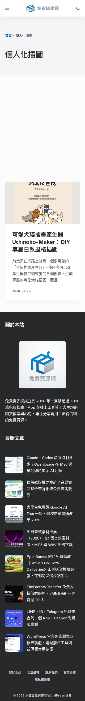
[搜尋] (78, 8)
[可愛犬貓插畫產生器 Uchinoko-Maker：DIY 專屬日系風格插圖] (42, 203)
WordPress (56, 695)
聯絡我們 (51, 672)
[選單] (7, 8)
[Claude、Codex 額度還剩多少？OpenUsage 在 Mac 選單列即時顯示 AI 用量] (14, 464)
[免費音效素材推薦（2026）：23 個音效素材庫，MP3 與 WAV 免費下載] (14, 539)
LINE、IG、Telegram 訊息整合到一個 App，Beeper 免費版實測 (51, 618)
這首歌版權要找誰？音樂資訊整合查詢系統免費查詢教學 (49, 488)
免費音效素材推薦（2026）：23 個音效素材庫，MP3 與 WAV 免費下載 (50, 538)
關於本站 (15, 672)
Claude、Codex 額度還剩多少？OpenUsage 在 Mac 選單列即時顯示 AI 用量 (50, 464)
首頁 (8, 36)
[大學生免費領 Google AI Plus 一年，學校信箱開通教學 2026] (14, 514)
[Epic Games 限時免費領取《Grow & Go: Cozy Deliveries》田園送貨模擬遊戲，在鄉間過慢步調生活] (14, 563)
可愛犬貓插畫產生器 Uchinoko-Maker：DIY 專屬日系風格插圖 (41, 242)
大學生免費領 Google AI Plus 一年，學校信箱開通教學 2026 (50, 513)
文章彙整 (33, 672)
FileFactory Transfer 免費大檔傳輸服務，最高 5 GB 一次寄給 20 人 (51, 593)
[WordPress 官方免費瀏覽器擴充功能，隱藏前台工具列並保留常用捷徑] (14, 643)
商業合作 (70, 672)
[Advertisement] (42, 129)
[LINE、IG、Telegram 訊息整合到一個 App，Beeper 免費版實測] (14, 618)
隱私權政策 (42, 679)
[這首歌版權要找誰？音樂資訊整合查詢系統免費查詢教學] (14, 489)
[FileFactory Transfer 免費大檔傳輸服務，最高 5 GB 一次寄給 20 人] (14, 594)
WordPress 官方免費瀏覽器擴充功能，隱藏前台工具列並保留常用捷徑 (50, 642)
